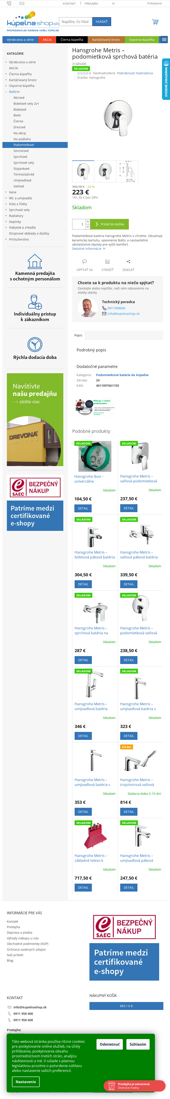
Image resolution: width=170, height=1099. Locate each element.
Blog (10, 960)
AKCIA (13, 68)
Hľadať (102, 21)
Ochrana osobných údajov (26, 949)
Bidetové (20, 109)
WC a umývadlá (20, 198)
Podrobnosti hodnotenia (135, 73)
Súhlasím (138, 1044)
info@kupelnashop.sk (123, 314)
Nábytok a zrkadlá (22, 227)
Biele (17, 115)
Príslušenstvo (19, 239)
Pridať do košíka (112, 224)
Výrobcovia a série (22, 62)
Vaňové (19, 186)
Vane (12, 192)
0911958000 (116, 308)
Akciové (19, 97)
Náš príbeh (15, 955)
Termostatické (24, 174)
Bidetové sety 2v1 (26, 103)
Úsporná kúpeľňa (22, 86)
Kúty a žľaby (18, 204)
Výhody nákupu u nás (23, 938)
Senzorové (21, 151)
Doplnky (15, 222)
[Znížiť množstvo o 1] (88, 226)
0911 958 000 (23, 1013)
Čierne (18, 121)
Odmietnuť (110, 1044)
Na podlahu (22, 139)
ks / (126, 1006)
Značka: (91, 77)
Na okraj (20, 133)
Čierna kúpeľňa (20, 74)
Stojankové (21, 168)
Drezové (19, 127)
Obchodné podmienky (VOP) (27, 944)
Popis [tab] (78, 335)
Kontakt (69, 4)
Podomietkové (24, 145)
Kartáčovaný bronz (23, 80)
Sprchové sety (24, 162)
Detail (83, 508)
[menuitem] (20, 39)
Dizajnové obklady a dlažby (29, 233)
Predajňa (91, 4)
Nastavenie (26, 1081)
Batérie (14, 92)
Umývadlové (22, 180)
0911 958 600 (23, 1020)
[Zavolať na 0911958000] (13, 3)
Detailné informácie (86, 248)
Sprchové (20, 157)
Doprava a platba (19, 932)
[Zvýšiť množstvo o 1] (88, 221)
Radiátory (16, 216)
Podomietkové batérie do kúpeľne (122, 375)
